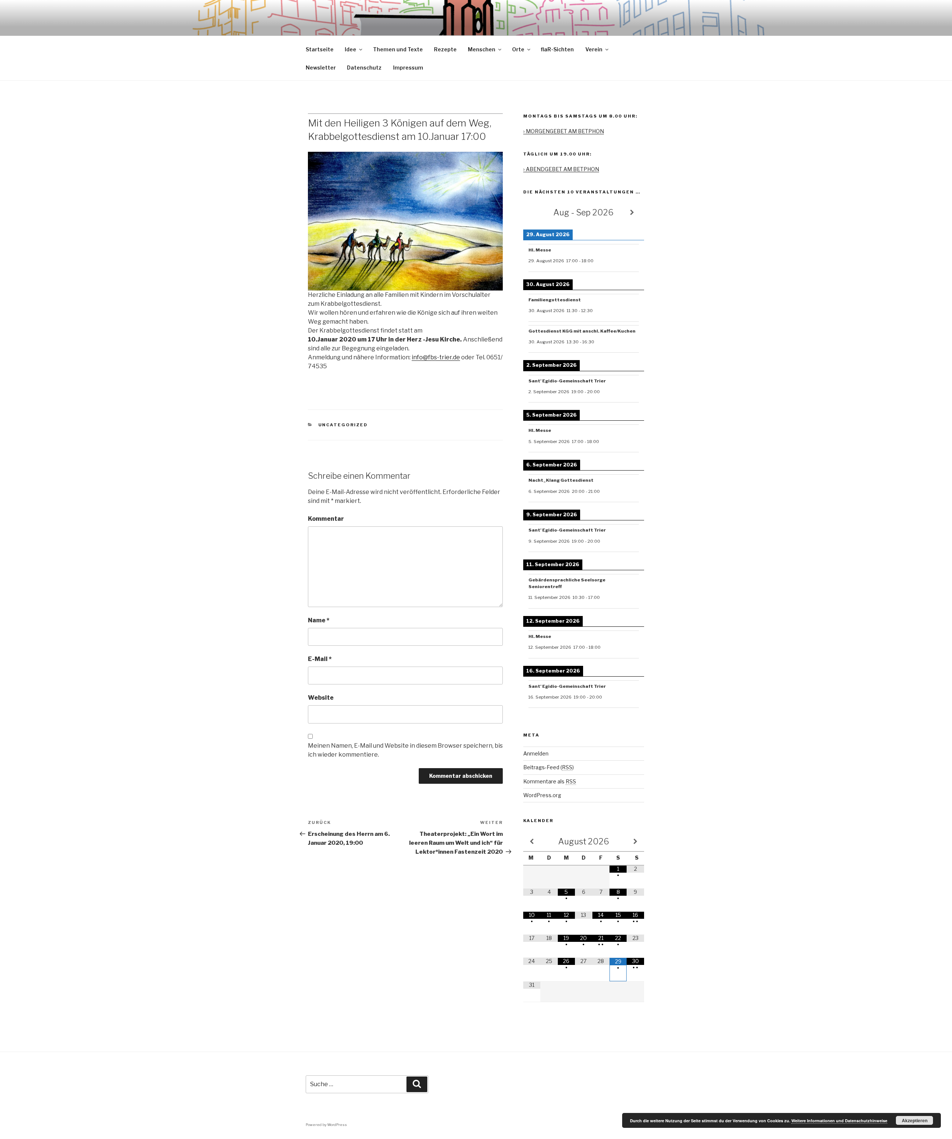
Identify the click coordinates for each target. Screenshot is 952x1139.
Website (321, 697)
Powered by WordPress (326, 1125)
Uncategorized (343, 424)
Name (318, 620)
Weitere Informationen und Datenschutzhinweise (839, 1120)
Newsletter (321, 67)
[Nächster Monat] (635, 841)
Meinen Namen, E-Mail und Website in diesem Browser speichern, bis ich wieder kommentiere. (405, 750)
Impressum (408, 67)
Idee (350, 49)
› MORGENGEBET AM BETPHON (563, 131)
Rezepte (445, 49)
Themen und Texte (398, 49)
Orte (518, 49)
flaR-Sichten (557, 49)
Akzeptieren (914, 1120)
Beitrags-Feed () (548, 767)
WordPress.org (542, 795)
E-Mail (320, 658)
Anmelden (536, 753)
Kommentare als (549, 781)
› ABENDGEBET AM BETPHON (561, 169)
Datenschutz (364, 67)
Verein (593, 49)
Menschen (481, 49)
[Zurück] (535, 212)
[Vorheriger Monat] (531, 841)
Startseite (320, 49)
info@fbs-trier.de (436, 357)
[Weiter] (632, 212)
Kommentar (326, 518)
